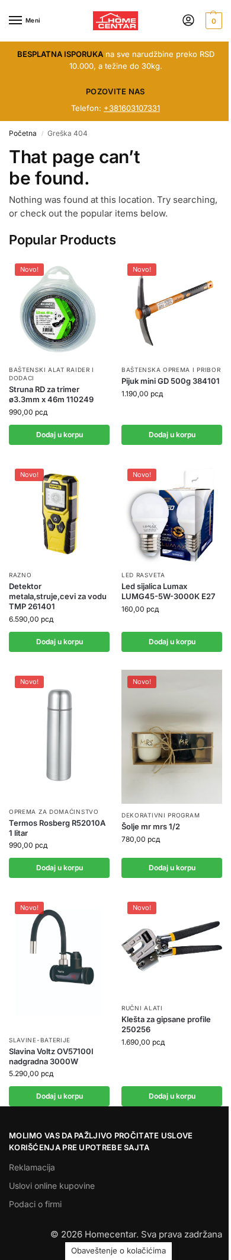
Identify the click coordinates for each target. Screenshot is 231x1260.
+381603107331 (132, 108)
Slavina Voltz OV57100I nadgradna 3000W (51, 1056)
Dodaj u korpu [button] (59, 434)
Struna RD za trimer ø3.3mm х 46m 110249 (51, 394)
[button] (212, 20)
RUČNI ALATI (142, 1007)
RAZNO (20, 574)
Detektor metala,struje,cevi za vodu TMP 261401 (58, 596)
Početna (23, 133)
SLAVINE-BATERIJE (39, 1039)
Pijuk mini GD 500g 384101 (170, 381)
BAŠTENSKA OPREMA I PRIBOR (171, 369)
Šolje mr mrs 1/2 (150, 826)
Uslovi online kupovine (52, 1186)
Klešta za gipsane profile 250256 (166, 1024)
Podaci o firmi (35, 1204)
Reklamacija (32, 1167)
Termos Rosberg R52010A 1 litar (57, 828)
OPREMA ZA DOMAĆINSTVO (54, 811)
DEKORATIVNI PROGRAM (160, 815)
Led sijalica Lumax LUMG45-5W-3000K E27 (168, 591)
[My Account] (188, 21)
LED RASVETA (143, 574)
